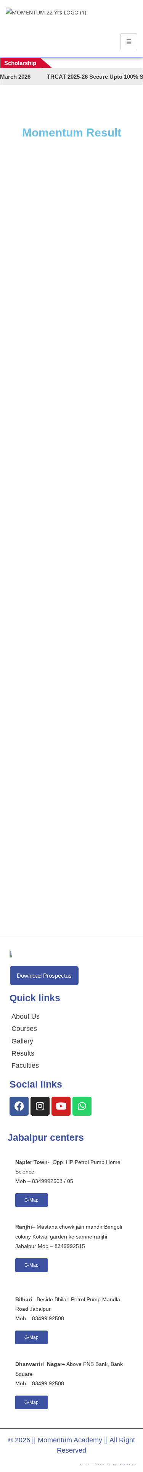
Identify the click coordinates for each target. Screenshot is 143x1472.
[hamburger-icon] (128, 41)
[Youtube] (61, 1106)
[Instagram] (40, 1106)
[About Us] (26, 1016)
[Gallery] (26, 1041)
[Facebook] (19, 1106)
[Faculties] (26, 1065)
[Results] (26, 1053)
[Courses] (26, 1029)
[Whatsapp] (82, 1106)
